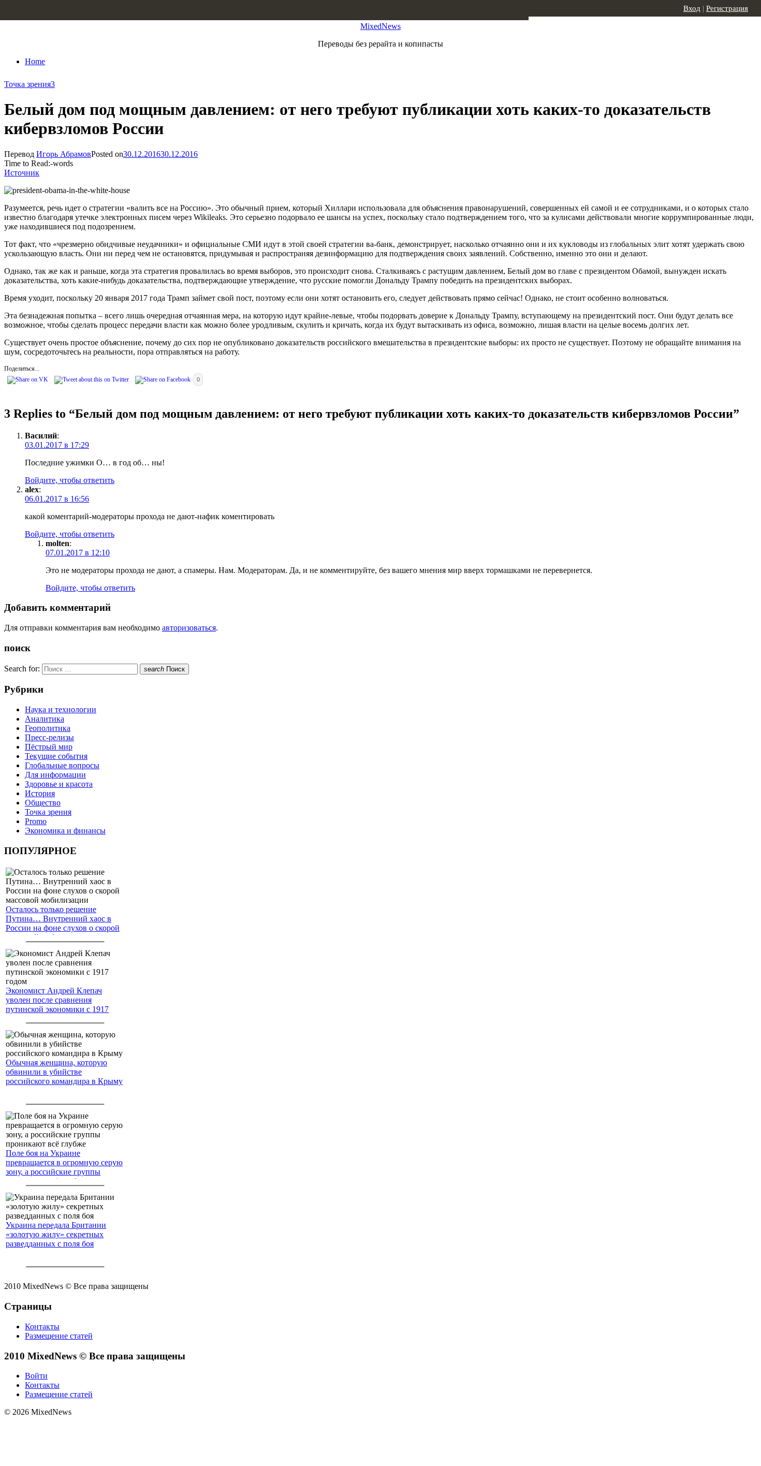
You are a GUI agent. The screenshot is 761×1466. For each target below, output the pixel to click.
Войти (36, 1375)
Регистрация (727, 8)
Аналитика (44, 718)
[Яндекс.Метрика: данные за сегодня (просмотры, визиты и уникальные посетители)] (85, 1430)
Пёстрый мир (48, 746)
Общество (43, 802)
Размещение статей (59, 1335)
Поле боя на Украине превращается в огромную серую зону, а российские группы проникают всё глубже (64, 1167)
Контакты (42, 1326)
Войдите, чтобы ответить (69, 480)
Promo (36, 821)
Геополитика (47, 728)
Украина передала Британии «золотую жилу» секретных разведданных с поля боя (56, 1234)
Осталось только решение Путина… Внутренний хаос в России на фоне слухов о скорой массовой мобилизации (63, 923)
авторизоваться (189, 627)
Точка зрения (27, 84)
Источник (21, 172)
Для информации (55, 774)
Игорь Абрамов (63, 154)
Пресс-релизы (49, 737)
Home (35, 61)
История (40, 793)
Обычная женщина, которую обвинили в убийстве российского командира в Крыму (64, 1072)
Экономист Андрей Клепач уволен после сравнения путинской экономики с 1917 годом (57, 1004)
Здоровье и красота (59, 784)
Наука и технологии (60, 709)
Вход (691, 8)
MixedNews (380, 26)
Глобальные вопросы (62, 765)
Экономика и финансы (65, 830)
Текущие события (56, 756)
